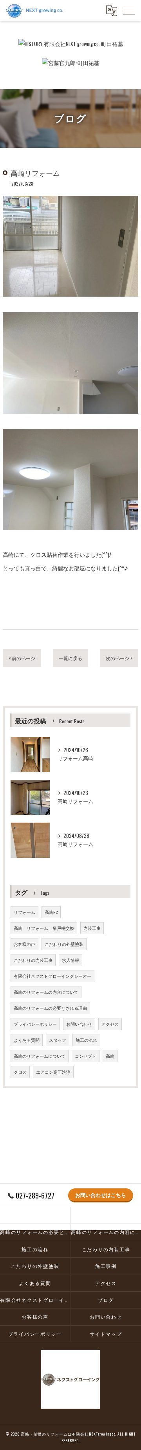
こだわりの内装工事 (33, 960)
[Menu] (128, 10)
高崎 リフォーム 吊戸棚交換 (44, 928)
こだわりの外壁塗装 (64, 944)
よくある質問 (27, 1040)
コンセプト (85, 1056)
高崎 (110, 1056)
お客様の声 (24, 944)
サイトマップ (106, 1333)
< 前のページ (22, 658)
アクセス (110, 1024)
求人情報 (70, 960)
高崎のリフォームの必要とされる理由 (50, 1008)
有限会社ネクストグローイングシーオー (52, 976)
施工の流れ (86, 1040)
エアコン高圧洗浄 (53, 1072)
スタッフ (57, 1040)
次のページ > (119, 658)
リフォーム (24, 912)
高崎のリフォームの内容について (46, 992)
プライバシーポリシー (35, 1024)
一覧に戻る (70, 658)
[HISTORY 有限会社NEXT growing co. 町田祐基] (70, 44)
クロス (20, 1072)
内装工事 (92, 928)
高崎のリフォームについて (39, 1056)
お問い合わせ (79, 1024)
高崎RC (51, 912)
